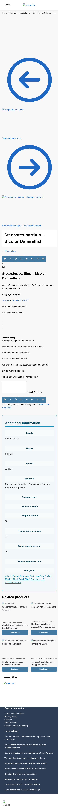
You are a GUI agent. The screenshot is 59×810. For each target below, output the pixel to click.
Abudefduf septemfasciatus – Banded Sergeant (15, 626)
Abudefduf (7, 622)
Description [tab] (10, 251)
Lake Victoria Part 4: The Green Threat (22, 784)
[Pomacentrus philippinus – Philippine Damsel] (44, 647)
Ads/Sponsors (10, 722)
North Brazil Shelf (21, 579)
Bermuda (24, 576)
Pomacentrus (51, 659)
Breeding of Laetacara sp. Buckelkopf (21, 779)
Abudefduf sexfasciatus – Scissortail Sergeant (13, 663)
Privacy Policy (10, 716)
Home (4, 13)
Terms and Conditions (14, 713)
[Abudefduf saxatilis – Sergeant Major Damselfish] (44, 610)
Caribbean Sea (37, 576)
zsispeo (5, 300)
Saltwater (13, 13)
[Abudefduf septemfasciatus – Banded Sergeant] (15, 611)
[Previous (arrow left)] (1, 799)
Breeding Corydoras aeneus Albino (20, 774)
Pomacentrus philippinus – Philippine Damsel (43, 663)
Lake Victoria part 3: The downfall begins (22, 790)
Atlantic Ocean (12, 576)
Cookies (8, 719)
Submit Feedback (34, 392)
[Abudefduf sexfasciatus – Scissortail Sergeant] (15, 647)
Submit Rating (9, 338)
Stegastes (7, 407)
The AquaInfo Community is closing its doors (24, 758)
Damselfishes (43, 404)
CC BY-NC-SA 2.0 (20, 300)
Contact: (16, 725)
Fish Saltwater (25, 13)
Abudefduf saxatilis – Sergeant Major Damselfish (43, 625)
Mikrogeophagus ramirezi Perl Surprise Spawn (25, 763)
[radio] (31, 318)
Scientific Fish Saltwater (42, 13)
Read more (15, 632)
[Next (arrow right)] (3, 799)
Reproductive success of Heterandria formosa (25, 768)
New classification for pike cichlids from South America (28, 753)
